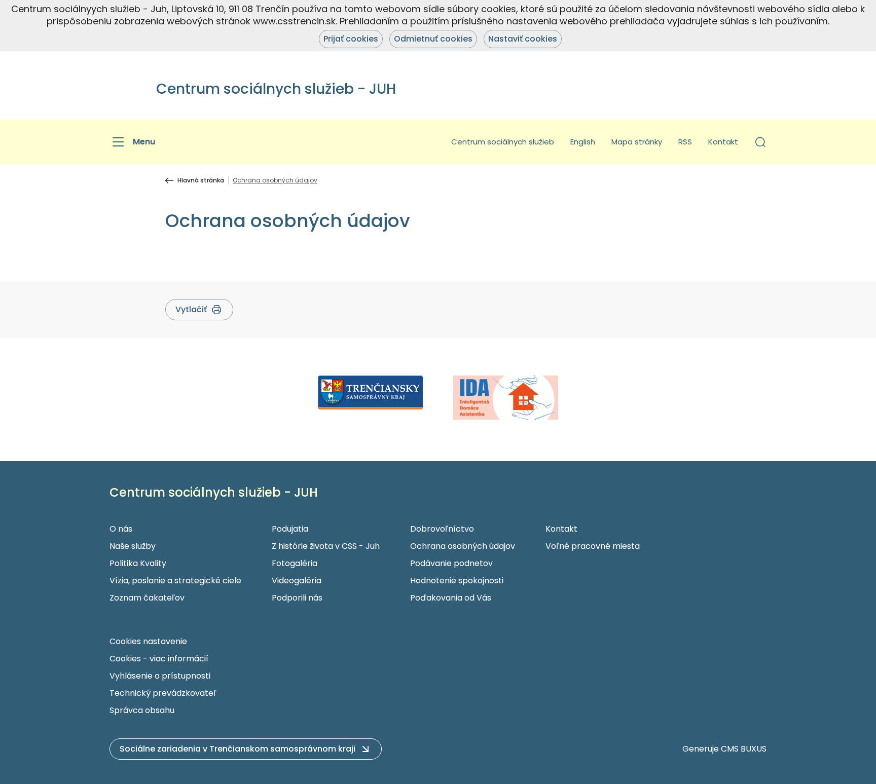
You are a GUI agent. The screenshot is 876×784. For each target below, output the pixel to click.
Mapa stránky (636, 141)
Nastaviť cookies (522, 39)
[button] (760, 142)
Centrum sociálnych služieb (502, 141)
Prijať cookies (350, 39)
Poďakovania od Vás (450, 598)
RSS (685, 141)
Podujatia (290, 529)
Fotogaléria (294, 563)
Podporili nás (297, 598)
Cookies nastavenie (148, 641)
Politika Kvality (138, 563)
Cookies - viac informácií (159, 658)
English (582, 141)
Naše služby (133, 546)
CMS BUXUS (743, 749)
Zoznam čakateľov (147, 598)
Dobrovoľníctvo (442, 529)
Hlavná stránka (200, 180)
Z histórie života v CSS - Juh (326, 546)
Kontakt (723, 141)
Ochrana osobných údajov (462, 546)
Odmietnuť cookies (433, 39)
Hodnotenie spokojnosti (456, 580)
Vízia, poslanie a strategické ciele (175, 580)
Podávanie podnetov (451, 563)
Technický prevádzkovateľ (163, 693)
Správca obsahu (142, 710)
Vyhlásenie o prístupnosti (160, 676)
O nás (121, 529)
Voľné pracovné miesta (592, 546)
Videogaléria (296, 580)
